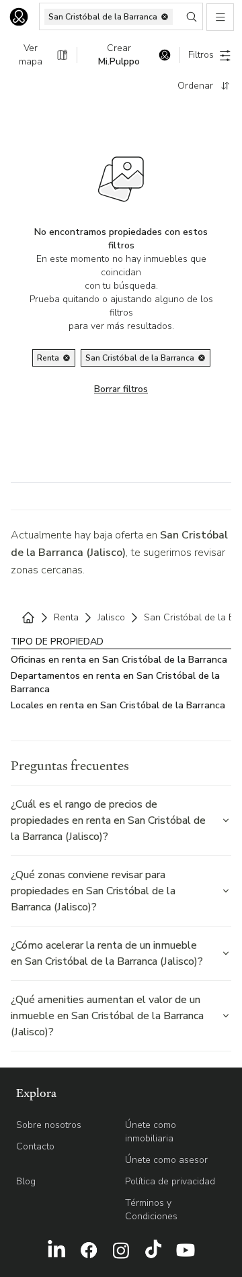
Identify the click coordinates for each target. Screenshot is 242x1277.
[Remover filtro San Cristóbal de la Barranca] (201, 358)
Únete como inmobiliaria (150, 1132)
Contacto (35, 1146)
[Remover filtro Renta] (66, 358)
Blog (26, 1181)
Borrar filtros (121, 389)
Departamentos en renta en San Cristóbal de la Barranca (115, 682)
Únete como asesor (166, 1159)
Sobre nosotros (48, 1125)
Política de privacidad (170, 1181)
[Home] (28, 617)
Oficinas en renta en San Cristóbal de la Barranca (119, 659)
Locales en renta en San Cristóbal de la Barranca (118, 705)
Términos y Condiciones (151, 1209)
